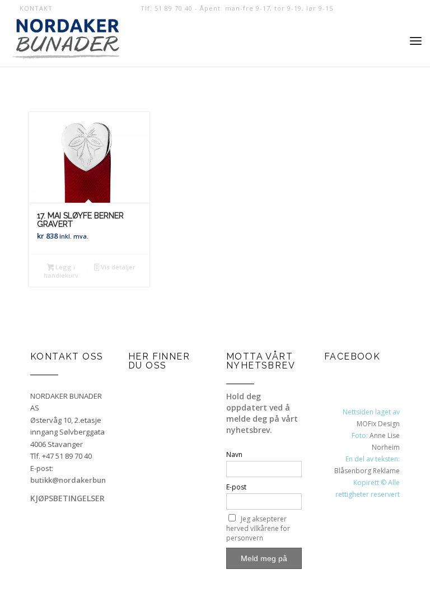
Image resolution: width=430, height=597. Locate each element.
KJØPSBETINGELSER (67, 498)
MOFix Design (378, 423)
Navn (234, 454)
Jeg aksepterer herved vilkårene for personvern (258, 528)
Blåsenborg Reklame (367, 470)
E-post (236, 487)
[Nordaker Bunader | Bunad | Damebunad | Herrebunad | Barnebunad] (65, 41)
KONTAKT (36, 8)
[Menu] (416, 41)
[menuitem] (33, 8)
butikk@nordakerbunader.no (82, 480)
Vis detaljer (117, 267)
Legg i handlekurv (61, 271)
